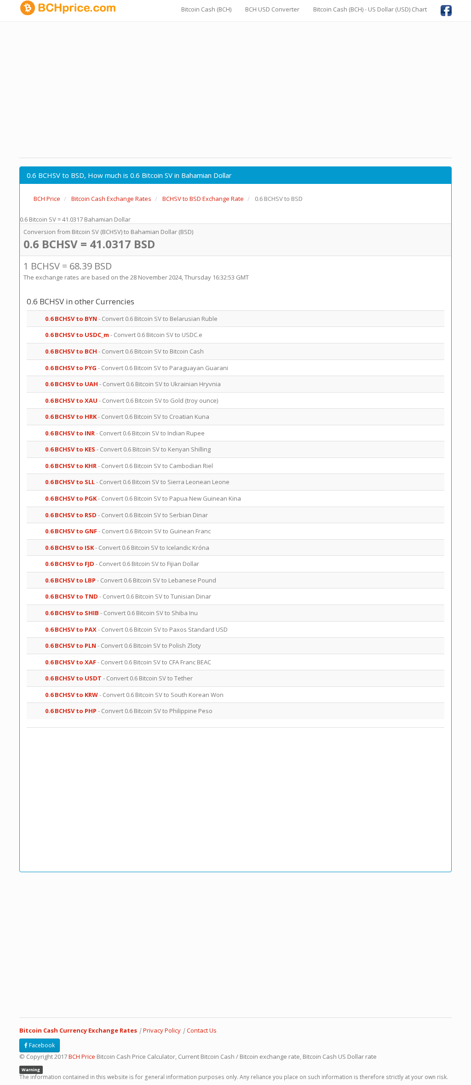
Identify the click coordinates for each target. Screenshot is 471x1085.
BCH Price (82, 1056)
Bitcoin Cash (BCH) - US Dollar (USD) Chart (370, 9)
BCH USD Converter (272, 9)
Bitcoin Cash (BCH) (206, 9)
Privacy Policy (162, 1030)
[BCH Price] (71, 8)
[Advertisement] (235, 89)
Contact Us (202, 1030)
